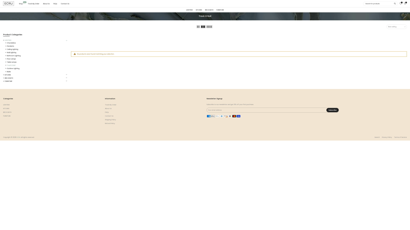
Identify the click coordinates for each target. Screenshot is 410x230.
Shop (22, 3)
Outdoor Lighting (13, 68)
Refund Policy (110, 123)
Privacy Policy (387, 137)
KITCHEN (199, 10)
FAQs (55, 4)
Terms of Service (400, 137)
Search (377, 137)
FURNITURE (220, 10)
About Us (46, 4)
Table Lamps (11, 62)
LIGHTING (189, 10)
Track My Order (33, 4)
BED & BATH (209, 10)
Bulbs (9, 72)
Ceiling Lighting (12, 49)
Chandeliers (11, 43)
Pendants (10, 46)
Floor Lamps (11, 59)
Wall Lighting (11, 52)
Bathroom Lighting (14, 56)
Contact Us (65, 4)
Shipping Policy (110, 120)
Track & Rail (11, 65)
